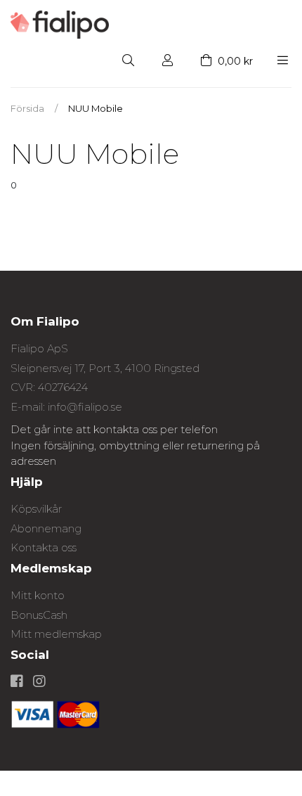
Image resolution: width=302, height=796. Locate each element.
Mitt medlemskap (56, 634)
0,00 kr (234, 61)
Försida (27, 108)
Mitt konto (38, 595)
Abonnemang (46, 528)
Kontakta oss (44, 547)
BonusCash (39, 615)
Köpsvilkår (36, 508)
